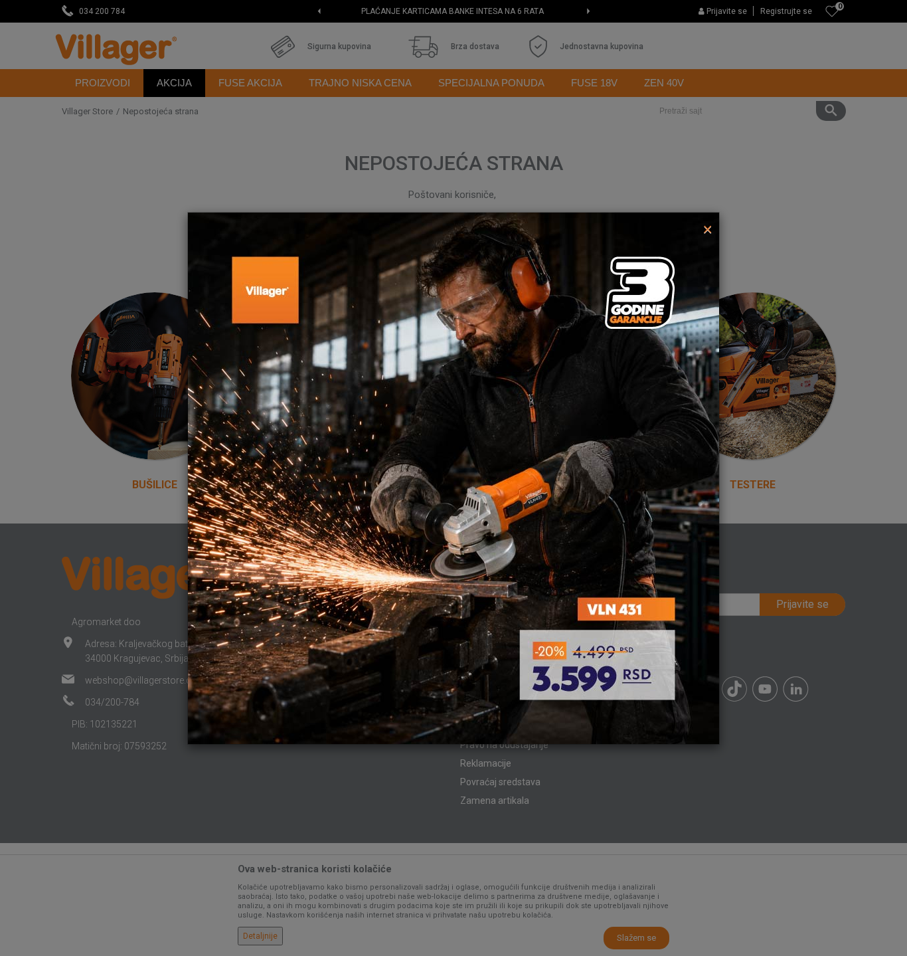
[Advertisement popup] (453, 477)
